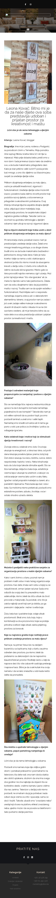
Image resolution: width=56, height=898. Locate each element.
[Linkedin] (32, 857)
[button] (28, 29)
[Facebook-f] (25, 4)
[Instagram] (30, 4)
